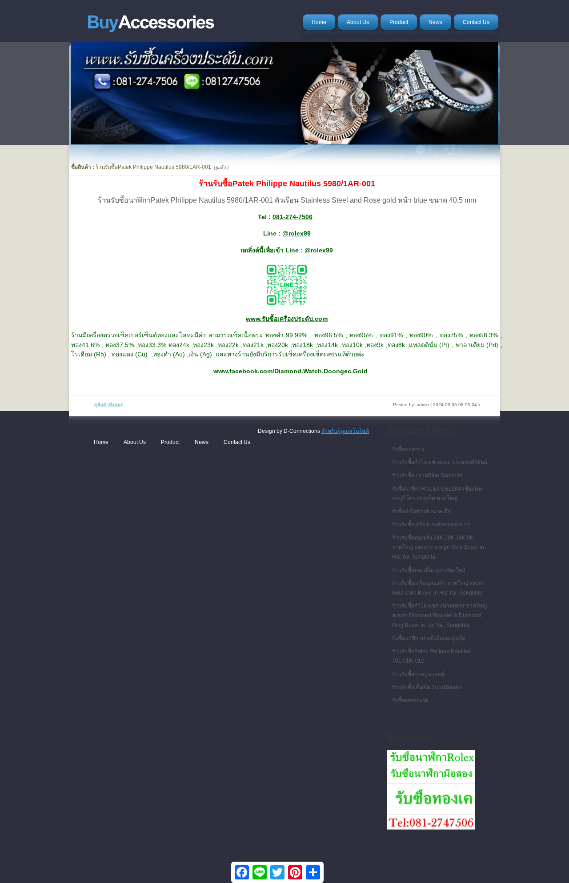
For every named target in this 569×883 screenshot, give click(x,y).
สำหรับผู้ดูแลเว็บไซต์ (345, 431)
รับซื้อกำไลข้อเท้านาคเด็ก (421, 511)
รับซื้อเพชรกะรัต (410, 700)
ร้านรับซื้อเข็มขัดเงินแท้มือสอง (426, 687)
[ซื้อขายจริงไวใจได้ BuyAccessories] (150, 20)
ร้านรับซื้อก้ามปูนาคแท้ (418, 674)
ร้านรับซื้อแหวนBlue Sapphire (427, 475)
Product (170, 442)
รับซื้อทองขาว (408, 449)
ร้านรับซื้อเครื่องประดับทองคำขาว (431, 524)
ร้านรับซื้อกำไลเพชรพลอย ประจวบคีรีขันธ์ (439, 462)
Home (101, 442)
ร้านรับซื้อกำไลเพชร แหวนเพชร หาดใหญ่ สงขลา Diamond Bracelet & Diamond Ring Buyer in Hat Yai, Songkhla (439, 615)
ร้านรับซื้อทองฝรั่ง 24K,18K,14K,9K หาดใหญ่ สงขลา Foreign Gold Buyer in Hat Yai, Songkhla (438, 547)
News (201, 442)
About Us (135, 442)
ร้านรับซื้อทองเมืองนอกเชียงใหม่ (428, 570)
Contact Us (237, 442)
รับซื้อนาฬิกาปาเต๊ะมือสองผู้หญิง (428, 638)
